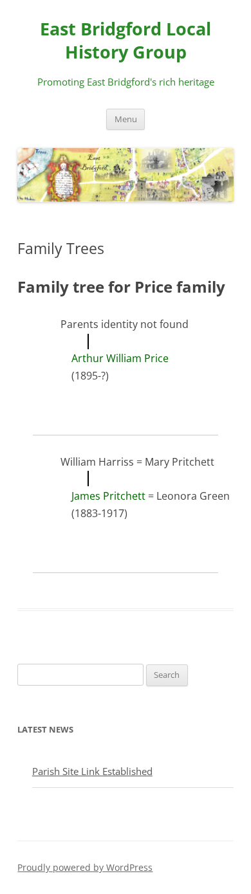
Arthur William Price (120, 358)
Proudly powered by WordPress (85, 867)
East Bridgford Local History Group (125, 40)
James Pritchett (108, 496)
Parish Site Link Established (92, 771)
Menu (126, 119)
